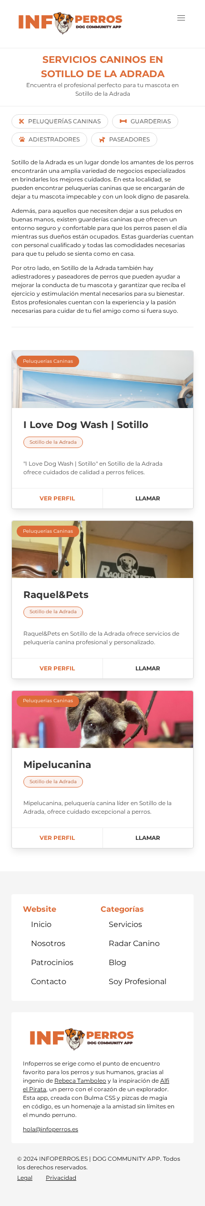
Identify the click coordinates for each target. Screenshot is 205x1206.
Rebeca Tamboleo (80, 1080)
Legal (24, 1177)
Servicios (125, 924)
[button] (181, 18)
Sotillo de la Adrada (53, 442)
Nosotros (48, 943)
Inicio (41, 924)
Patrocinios (52, 962)
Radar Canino (134, 943)
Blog (117, 962)
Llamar (147, 498)
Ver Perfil (57, 498)
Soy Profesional (137, 981)
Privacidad (61, 1177)
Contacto (48, 981)
